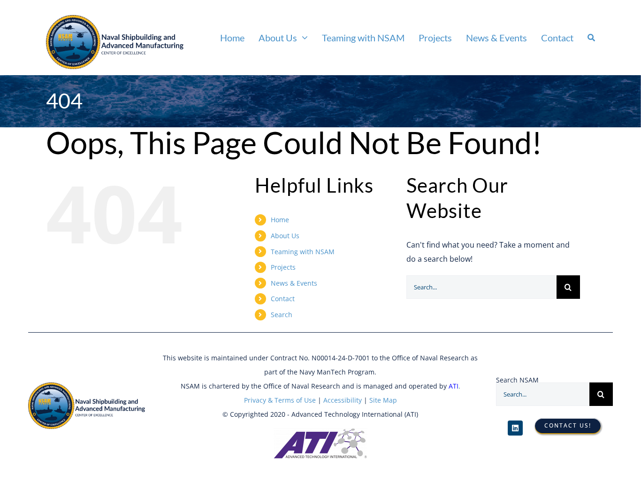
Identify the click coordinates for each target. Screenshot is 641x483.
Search (281, 314)
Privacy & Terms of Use (280, 400)
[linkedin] (515, 428)
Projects (283, 267)
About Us (285, 235)
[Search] (591, 37)
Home (280, 219)
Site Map (383, 400)
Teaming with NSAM (303, 251)
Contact (283, 298)
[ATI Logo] (320, 432)
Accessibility (341, 400)
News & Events (294, 283)
